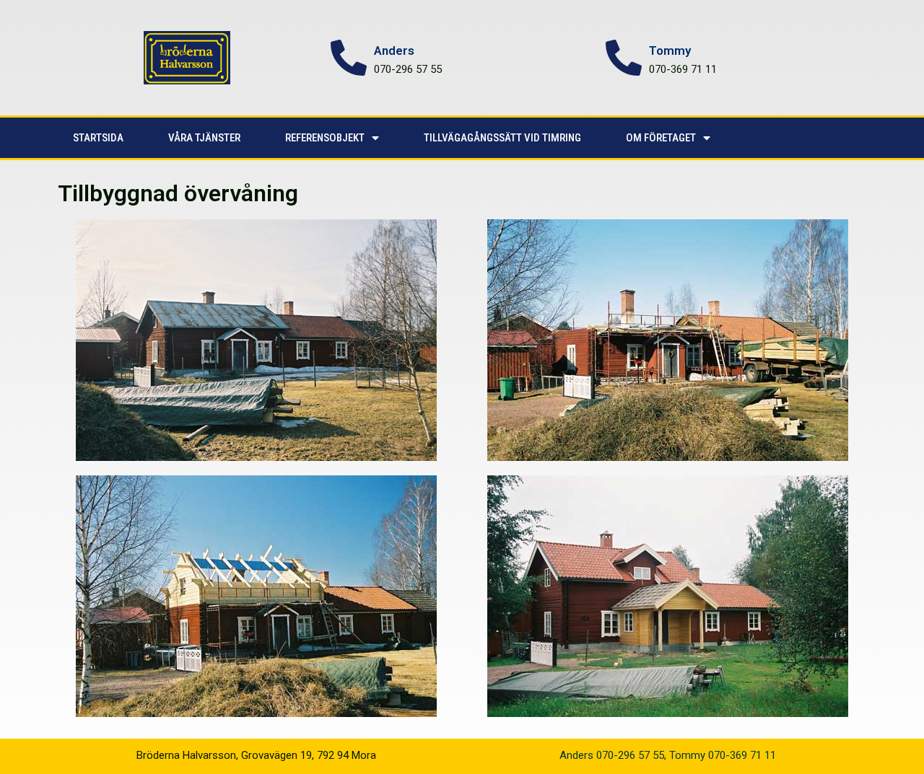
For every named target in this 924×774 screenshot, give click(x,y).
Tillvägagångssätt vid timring (502, 137)
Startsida (98, 137)
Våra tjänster (204, 137)
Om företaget (661, 137)
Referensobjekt (325, 137)
